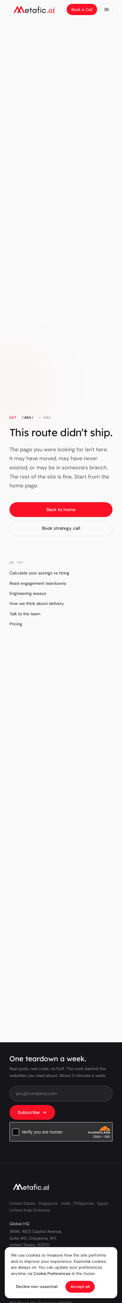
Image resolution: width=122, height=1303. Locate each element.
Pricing (15, 623)
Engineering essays (27, 593)
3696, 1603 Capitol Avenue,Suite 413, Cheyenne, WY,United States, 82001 (35, 1238)
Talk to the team (24, 613)
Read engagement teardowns (37, 583)
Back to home (61, 510)
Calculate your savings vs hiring (39, 573)
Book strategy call (61, 528)
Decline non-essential (36, 1286)
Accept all (80, 1286)
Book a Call (81, 9)
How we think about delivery (36, 603)
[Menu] (107, 9)
